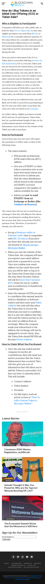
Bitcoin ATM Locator (31, 567)
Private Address (24, 339)
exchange (34, 108)
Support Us (28, 563)
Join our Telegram (15, 567)
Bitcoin (35, 33)
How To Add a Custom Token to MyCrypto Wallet (27, 400)
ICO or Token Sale (22, 30)
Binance (31, 204)
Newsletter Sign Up (18, 565)
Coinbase (19, 204)
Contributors (16, 563)
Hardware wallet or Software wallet (21, 234)
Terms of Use (14, 578)
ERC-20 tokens (20, 238)
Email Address (8, 537)
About (6, 563)
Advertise (37, 563)
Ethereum (6, 36)
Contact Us (31, 565)
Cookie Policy (24, 578)
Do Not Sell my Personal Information (28, 578)
